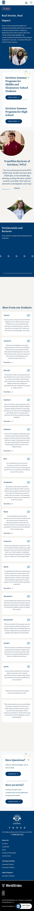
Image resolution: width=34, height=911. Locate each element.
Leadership (5, 847)
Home (7, 8)
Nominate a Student (8, 876)
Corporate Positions (8, 867)
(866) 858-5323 (18, 834)
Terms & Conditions (8, 906)
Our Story (5, 843)
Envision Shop (6, 856)
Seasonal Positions (8, 864)
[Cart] (27, 2)
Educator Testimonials (9, 853)
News (4, 850)
